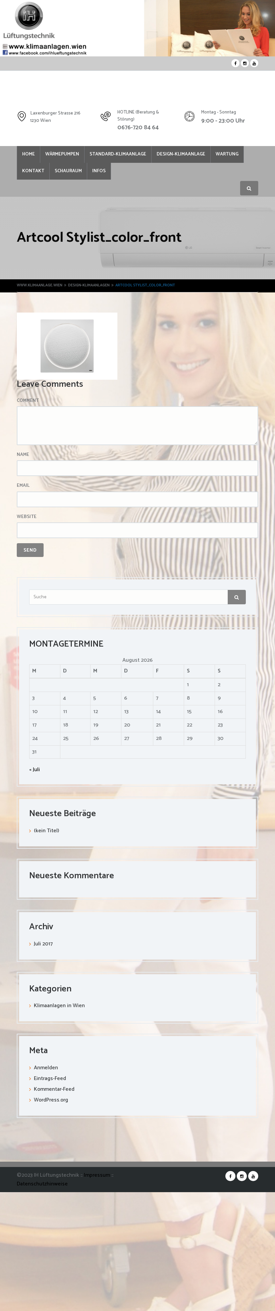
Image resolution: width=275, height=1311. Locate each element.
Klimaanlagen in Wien (59, 1007)
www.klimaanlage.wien (39, 287)
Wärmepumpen (67, 155)
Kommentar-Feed (54, 1090)
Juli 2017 (43, 945)
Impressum (97, 1176)
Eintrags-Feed (50, 1079)
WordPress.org (51, 1101)
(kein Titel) (46, 832)
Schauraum (109, 172)
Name (23, 456)
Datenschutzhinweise (42, 1185)
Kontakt (71, 172)
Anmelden (46, 1069)
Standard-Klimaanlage (126, 155)
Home (30, 155)
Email (23, 487)
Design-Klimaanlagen (89, 287)
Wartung (35, 172)
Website (27, 518)
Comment (28, 402)
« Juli (34, 771)
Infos (144, 172)
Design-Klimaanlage (192, 155)
